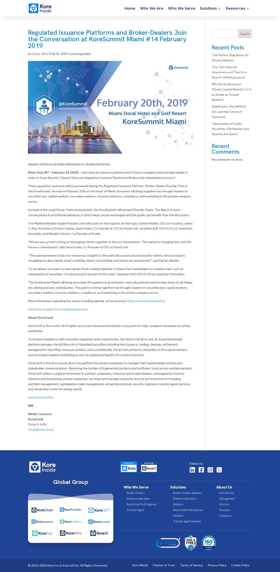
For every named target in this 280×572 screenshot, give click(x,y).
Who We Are (151, 9)
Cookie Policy (240, 565)
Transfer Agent (135, 510)
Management (227, 498)
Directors (224, 510)
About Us (224, 487)
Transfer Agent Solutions (187, 521)
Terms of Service (191, 565)
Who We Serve (181, 9)
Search (245, 34)
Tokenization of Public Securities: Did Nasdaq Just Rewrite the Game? (230, 129)
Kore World (140, 565)
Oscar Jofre (40, 54)
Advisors (224, 504)
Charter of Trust (164, 565)
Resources (235, 9)
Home (129, 9)
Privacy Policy (217, 565)
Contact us (225, 515)
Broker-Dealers (136, 493)
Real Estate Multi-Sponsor (142, 504)
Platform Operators (138, 498)
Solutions (208, 9)
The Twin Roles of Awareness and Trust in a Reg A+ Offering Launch (229, 72)
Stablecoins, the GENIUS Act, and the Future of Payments (229, 111)
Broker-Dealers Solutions (187, 493)
